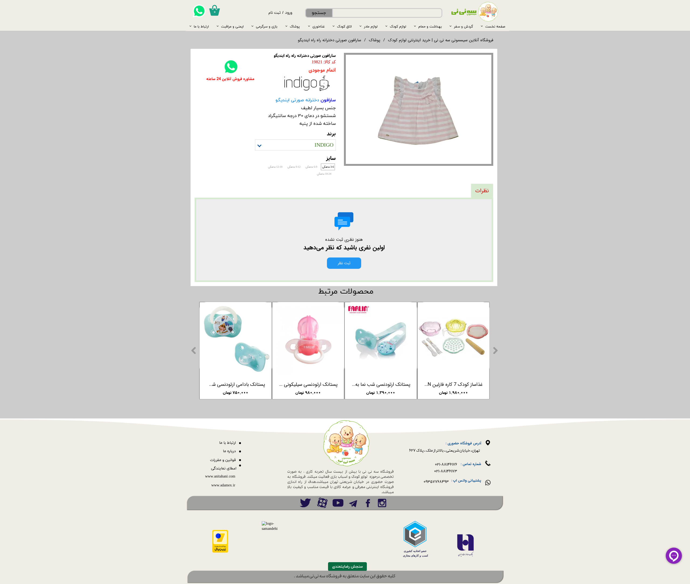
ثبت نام (274, 13)
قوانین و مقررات (223, 460)
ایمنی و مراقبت (232, 26)
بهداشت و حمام (430, 26)
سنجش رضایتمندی (347, 566)
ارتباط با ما (201, 26)
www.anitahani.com (220, 476)
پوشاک (295, 26)
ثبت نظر (344, 263)
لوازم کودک (398, 26)
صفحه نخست (495, 26)
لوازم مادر (371, 26)
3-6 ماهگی (328, 167)
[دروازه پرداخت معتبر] (220, 551)
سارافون (327, 100)
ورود (288, 13)
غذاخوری (318, 26)
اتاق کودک (344, 26)
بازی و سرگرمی (266, 26)
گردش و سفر (463, 26)
